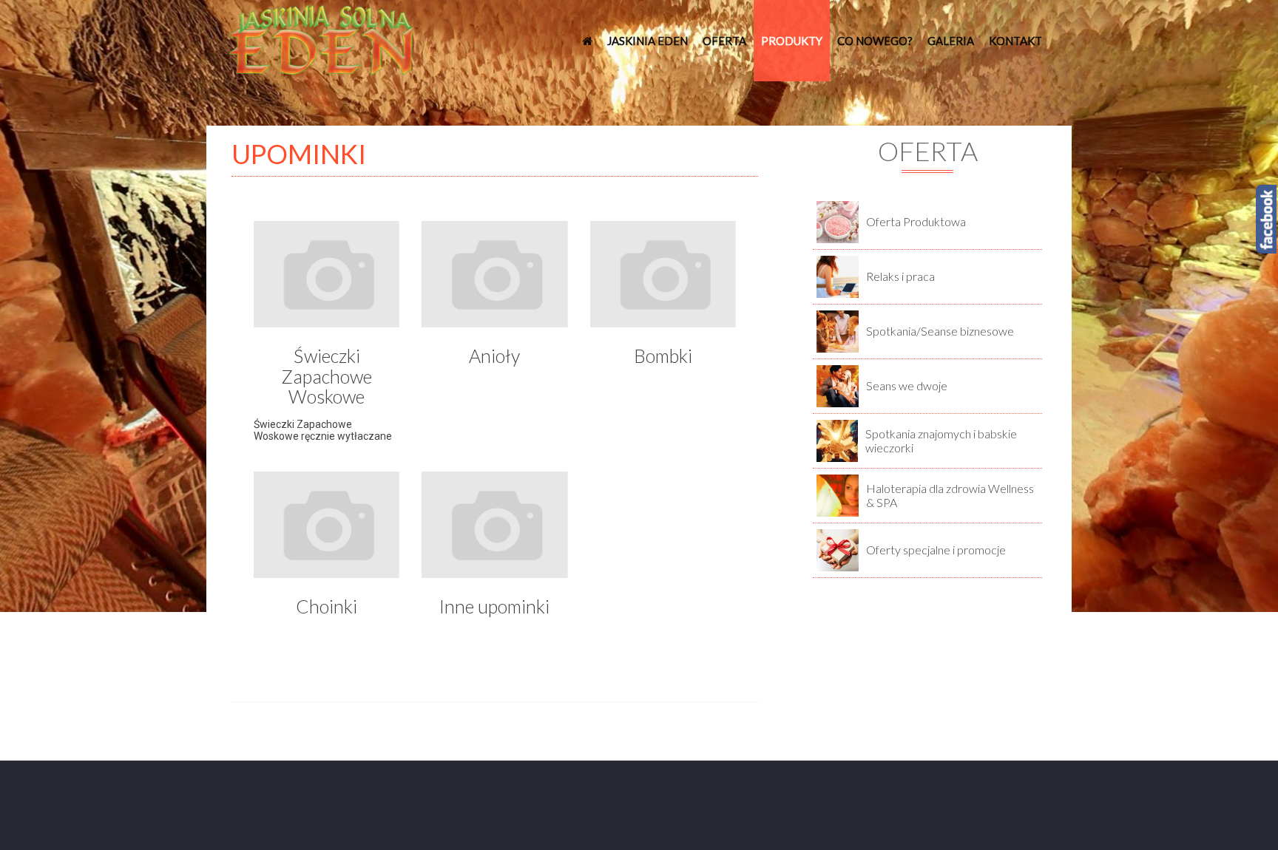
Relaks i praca (900, 276)
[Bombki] (663, 278)
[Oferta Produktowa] (837, 221)
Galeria (950, 40)
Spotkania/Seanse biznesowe (940, 331)
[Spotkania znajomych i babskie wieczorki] (837, 440)
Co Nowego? (875, 40)
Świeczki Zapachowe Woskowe (326, 375)
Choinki (326, 606)
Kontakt (1015, 40)
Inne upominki (494, 606)
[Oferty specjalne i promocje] (837, 549)
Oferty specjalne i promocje (936, 550)
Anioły (494, 355)
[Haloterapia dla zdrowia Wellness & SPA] (837, 494)
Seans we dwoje (906, 385)
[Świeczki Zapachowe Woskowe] (326, 278)
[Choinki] (326, 528)
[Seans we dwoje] (837, 385)
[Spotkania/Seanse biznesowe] (837, 330)
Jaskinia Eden (647, 40)
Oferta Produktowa (916, 221)
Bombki (663, 355)
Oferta (724, 40)
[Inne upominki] (494, 528)
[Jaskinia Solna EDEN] (321, 39)
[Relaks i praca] (837, 276)
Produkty (791, 40)
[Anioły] (494, 278)
